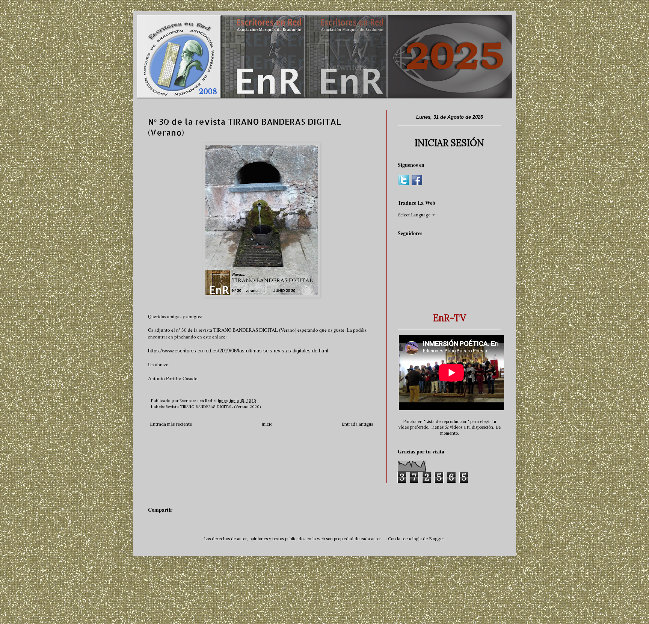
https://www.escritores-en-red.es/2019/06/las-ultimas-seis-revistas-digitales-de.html (238, 351)
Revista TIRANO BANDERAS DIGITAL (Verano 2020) (213, 406)
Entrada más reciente (171, 424)
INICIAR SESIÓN (449, 143)
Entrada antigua (357, 424)
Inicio (266, 424)
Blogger (436, 538)
